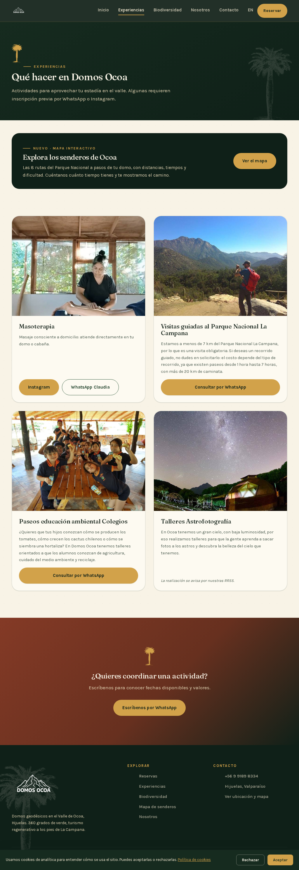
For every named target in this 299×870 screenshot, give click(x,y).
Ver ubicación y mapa (246, 796)
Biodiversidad (168, 10)
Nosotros (200, 10)
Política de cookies (194, 859)
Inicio (103, 10)
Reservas (148, 776)
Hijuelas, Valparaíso (245, 786)
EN (250, 10)
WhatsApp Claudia (90, 387)
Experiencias (131, 10)
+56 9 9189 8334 (241, 776)
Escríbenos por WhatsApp (149, 707)
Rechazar (250, 860)
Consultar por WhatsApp (220, 387)
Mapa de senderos (157, 806)
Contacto (229, 10)
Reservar (272, 10)
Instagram (39, 387)
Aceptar (280, 860)
